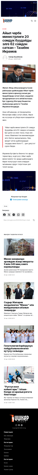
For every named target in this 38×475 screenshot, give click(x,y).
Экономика (8, 449)
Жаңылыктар (8, 446)
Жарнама (7, 439)
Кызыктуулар (8, 469)
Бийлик (6, 456)
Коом (4, 29)
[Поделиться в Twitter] (9, 215)
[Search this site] (31, 20)
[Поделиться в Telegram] (14, 215)
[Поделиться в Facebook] (4, 215)
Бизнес (6, 452)
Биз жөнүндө (8, 436)
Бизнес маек (8, 466)
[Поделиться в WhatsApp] (18, 215)
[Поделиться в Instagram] (23, 215)
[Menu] (35, 20)
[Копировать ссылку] (34, 220)
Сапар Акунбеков (15, 57)
